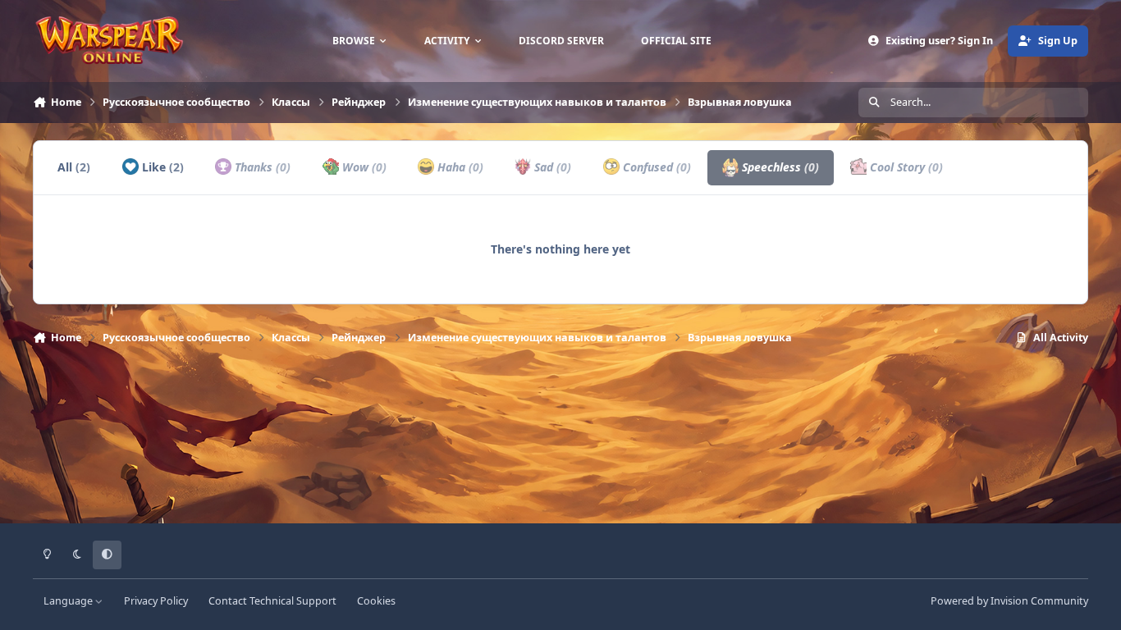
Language (69, 601)
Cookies (376, 601)
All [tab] (73, 167)
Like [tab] (161, 167)
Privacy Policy (156, 601)
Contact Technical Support (272, 601)
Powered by (1009, 601)
